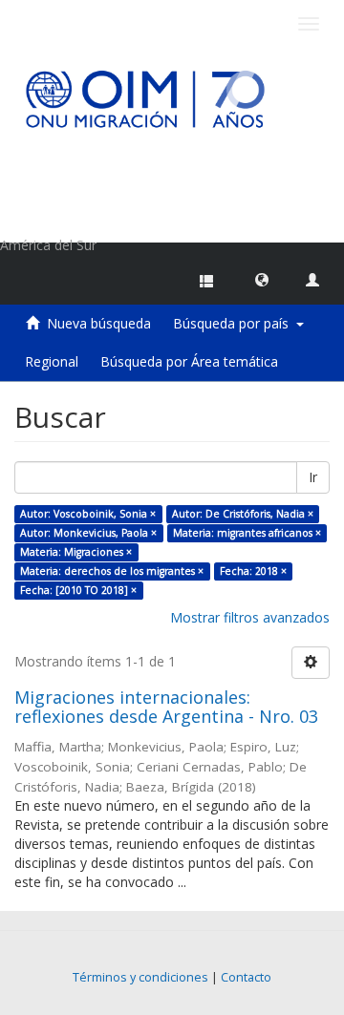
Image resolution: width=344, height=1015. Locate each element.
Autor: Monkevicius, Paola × (88, 532)
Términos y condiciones (140, 977)
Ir (313, 477)
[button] (262, 279)
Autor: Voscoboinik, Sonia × (88, 513)
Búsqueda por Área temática (189, 361)
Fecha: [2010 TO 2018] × (78, 590)
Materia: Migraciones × (76, 552)
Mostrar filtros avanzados (250, 617)
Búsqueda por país (234, 323)
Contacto (246, 977)
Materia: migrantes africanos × (247, 532)
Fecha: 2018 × (253, 571)
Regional (51, 361)
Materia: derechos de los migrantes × (112, 571)
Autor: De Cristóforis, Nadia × (242, 513)
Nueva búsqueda (99, 323)
